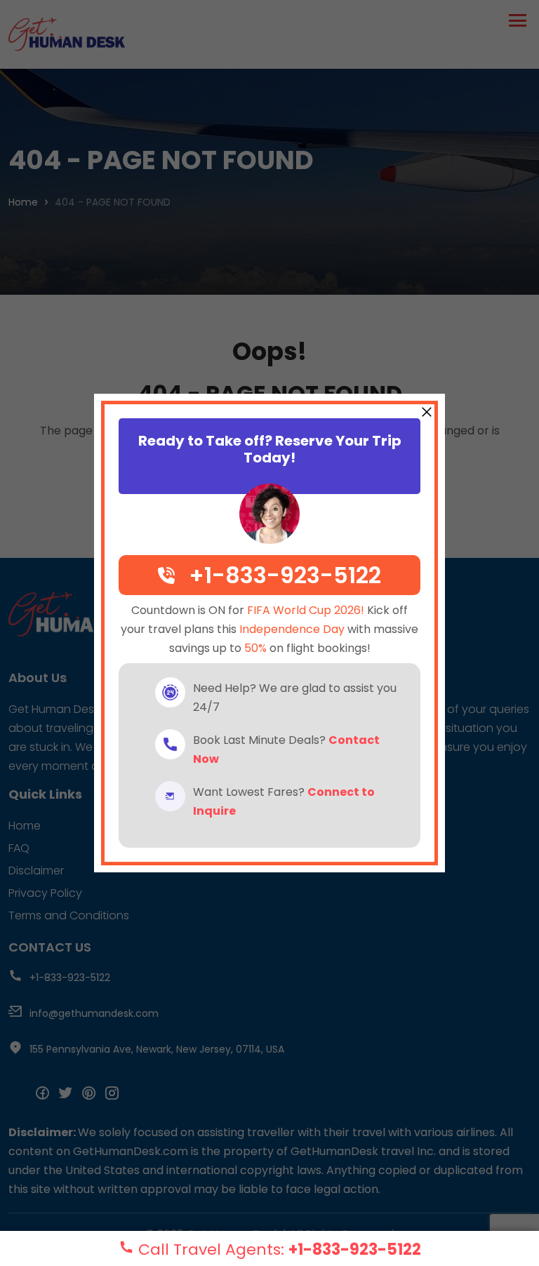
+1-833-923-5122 (354, 1249)
